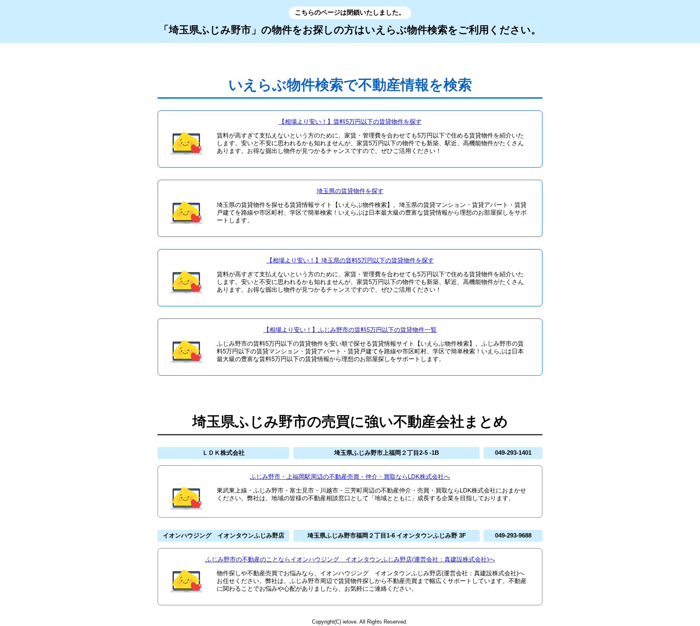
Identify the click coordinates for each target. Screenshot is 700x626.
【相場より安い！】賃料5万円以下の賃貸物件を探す (350, 121)
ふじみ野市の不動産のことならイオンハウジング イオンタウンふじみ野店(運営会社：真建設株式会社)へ (350, 559)
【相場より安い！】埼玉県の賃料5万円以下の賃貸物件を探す (350, 260)
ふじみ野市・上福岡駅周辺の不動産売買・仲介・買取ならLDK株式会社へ (350, 476)
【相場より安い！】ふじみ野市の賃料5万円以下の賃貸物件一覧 (350, 329)
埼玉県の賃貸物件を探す (350, 190)
